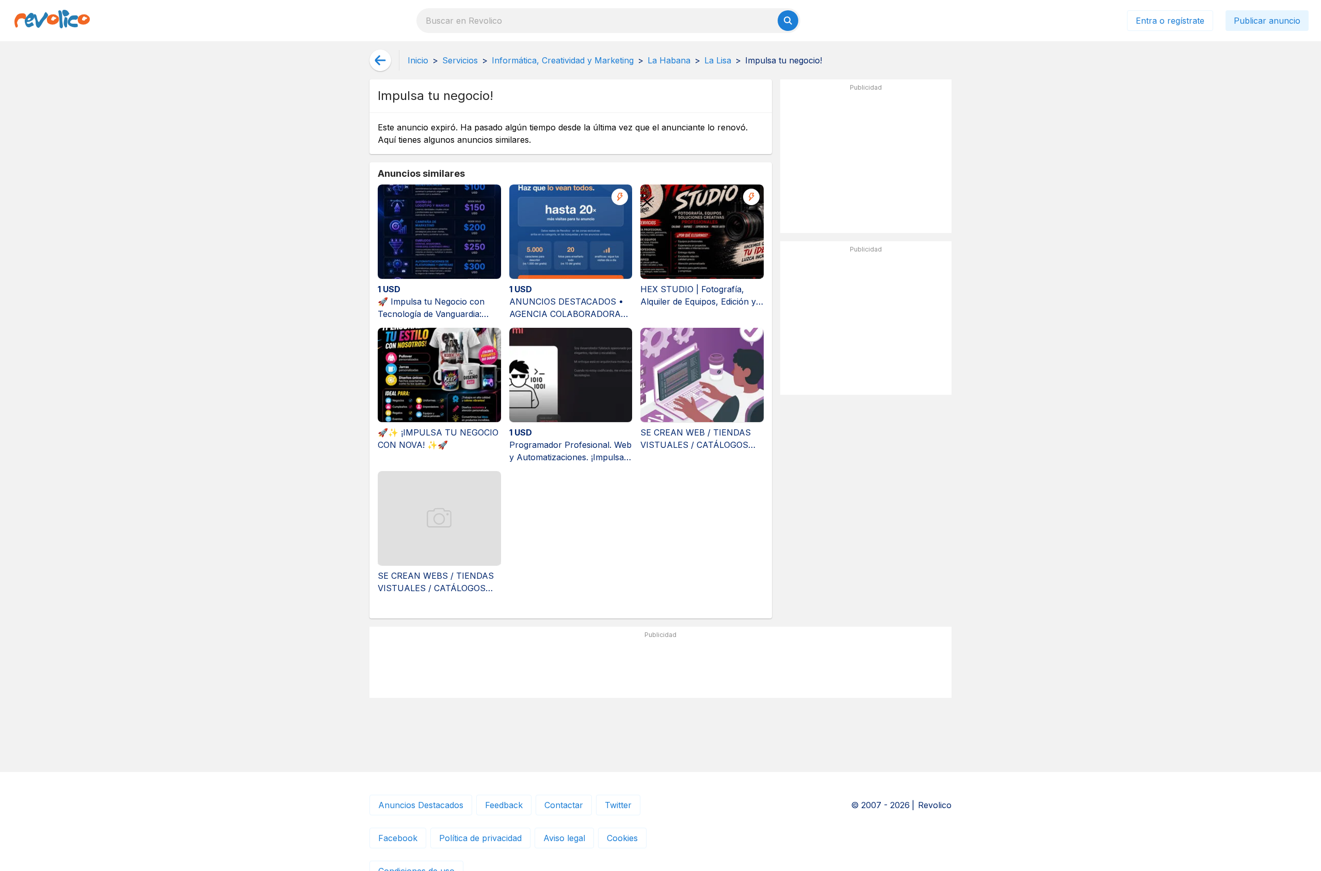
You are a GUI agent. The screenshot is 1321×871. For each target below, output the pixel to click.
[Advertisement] (865, 160)
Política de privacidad (480, 838)
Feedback (504, 805)
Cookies (622, 838)
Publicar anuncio (1267, 20)
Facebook (397, 838)
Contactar (563, 805)
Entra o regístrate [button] (1170, 20)
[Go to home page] (52, 20)
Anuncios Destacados (420, 805)
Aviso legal (564, 838)
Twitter (618, 805)
